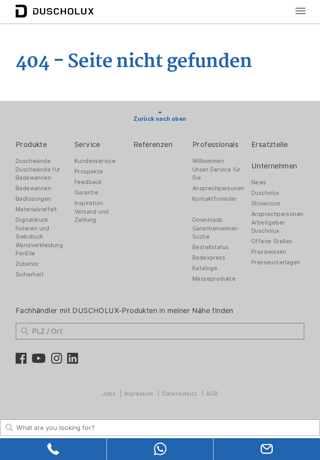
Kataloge (204, 268)
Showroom (265, 203)
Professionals (215, 144)
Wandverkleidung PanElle (39, 249)
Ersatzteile (269, 144)
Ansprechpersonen (218, 188)
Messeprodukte (214, 279)
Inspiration (89, 203)
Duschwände (33, 161)
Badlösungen (33, 199)
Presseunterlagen (275, 262)
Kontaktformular (214, 199)
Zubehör (27, 264)
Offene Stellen (272, 241)
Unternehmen (274, 166)
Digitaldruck (32, 220)
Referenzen (152, 144)
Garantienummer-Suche (216, 232)
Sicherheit (30, 274)
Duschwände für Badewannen (38, 173)
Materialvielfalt (36, 209)
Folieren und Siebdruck (33, 232)
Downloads (207, 220)
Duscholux (265, 193)
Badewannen (33, 188)
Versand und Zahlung (91, 216)
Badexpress (208, 258)
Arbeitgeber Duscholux (268, 226)
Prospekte (89, 171)
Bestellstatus (210, 247)
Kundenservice (95, 161)
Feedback (88, 182)
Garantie (86, 192)
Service (87, 144)
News (259, 182)
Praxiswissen (268, 252)
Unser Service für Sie (216, 173)
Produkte (31, 144)
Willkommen (208, 161)
